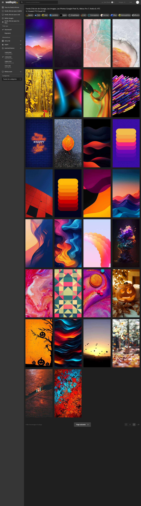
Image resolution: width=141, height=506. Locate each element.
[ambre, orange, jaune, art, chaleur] (39, 343)
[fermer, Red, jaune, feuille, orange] (68, 143)
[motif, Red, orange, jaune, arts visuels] (68, 393)
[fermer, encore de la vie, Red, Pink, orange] (39, 293)
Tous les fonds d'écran (12, 7)
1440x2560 (8, 57)
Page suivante (81, 424)
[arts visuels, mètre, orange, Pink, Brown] (97, 43)
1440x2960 (8, 52)
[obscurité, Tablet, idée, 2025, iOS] (39, 243)
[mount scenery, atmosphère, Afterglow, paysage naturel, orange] (39, 43)
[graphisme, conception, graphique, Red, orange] (97, 193)
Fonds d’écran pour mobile (13, 11)
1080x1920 (8, 61)
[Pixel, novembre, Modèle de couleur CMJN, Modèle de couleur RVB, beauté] (97, 343)
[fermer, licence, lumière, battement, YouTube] (97, 93)
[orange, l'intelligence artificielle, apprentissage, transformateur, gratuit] (126, 93)
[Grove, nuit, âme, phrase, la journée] (39, 93)
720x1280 (8, 66)
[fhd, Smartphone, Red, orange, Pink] (97, 243)
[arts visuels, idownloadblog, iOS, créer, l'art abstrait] (68, 243)
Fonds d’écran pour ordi (12, 15)
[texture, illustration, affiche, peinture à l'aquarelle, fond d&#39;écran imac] (68, 343)
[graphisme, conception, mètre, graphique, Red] (68, 193)
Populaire (8, 33)
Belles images (9, 18)
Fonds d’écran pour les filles (12, 22)
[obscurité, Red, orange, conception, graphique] (97, 143)
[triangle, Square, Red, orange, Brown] (68, 293)
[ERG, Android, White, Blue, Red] (126, 193)
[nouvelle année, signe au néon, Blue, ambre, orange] (39, 143)
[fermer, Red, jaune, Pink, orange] (97, 293)
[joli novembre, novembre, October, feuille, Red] (126, 343)
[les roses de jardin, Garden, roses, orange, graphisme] (126, 243)
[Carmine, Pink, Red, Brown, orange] (68, 43)
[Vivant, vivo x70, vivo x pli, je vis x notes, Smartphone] (126, 43)
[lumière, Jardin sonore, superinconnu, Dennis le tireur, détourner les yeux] (39, 393)
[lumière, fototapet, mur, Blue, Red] (68, 93)
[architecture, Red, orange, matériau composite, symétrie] (39, 193)
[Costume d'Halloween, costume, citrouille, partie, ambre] (126, 293)
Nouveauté (8, 29)
